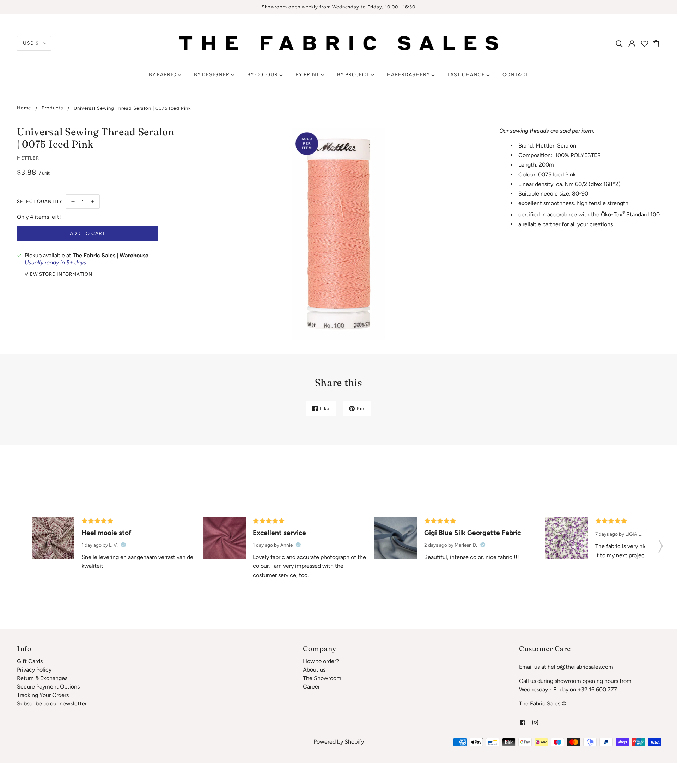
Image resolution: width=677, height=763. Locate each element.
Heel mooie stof (106, 533)
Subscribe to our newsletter (52, 703)
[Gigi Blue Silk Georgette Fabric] (395, 538)
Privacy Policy (34, 669)
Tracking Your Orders (43, 695)
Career (311, 686)
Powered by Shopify (338, 741)
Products (52, 108)
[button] (660, 543)
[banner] (338, 43)
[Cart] (657, 43)
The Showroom (322, 678)
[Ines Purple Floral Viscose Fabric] (566, 538)
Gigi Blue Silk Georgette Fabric (472, 533)
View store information (58, 274)
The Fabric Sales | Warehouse (110, 255)
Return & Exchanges (42, 678)
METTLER (28, 158)
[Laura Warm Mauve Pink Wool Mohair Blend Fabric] (224, 538)
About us (314, 669)
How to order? (321, 661)
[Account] (632, 43)
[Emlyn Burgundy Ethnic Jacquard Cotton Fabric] (53, 538)
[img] (619, 43)
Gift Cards (30, 661)
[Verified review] (123, 545)
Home (24, 108)
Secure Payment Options (48, 686)
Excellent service (279, 533)
